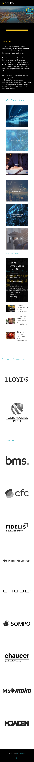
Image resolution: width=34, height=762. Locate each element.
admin (12, 271)
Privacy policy (21, 753)
